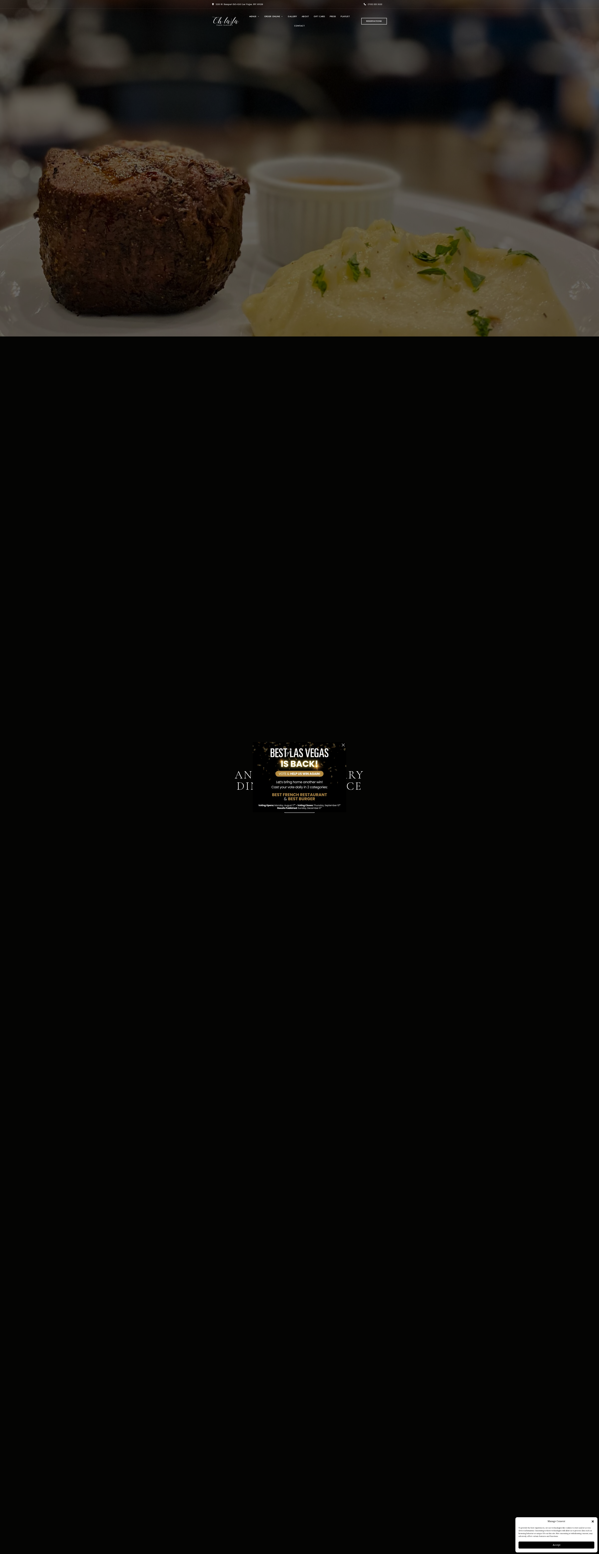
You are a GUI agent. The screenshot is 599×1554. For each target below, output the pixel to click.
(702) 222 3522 (374, 4)
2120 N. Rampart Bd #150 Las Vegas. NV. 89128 (239, 4)
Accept (556, 1545)
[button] (592, 1521)
